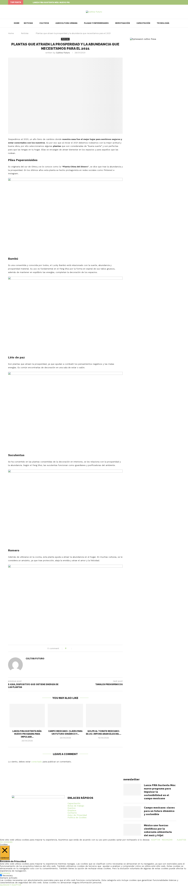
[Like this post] (70, 648)
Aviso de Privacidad (77, 815)
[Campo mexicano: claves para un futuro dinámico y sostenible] (65, 715)
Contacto (72, 813)
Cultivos (44, 23)
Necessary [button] (5, 873)
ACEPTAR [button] (155, 840)
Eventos (71, 808)
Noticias (28, 23)
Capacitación (143, 23)
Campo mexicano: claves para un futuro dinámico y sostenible (159, 811)
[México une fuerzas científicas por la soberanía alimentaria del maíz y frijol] (132, 830)
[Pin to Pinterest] (82, 648)
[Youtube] (179, 2)
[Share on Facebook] (75, 648)
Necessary (8, 875)
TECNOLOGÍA (163, 23)
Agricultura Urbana (66, 23)
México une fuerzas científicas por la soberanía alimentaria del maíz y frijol (158, 830)
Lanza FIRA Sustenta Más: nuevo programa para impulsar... (63, 2)
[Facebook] (172, 2)
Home (16, 23)
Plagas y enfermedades (96, 23)
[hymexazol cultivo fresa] (143, 39)
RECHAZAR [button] (167, 840)
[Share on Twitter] (78, 648)
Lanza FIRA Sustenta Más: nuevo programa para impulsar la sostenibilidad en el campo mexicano (160, 792)
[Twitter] (176, 2)
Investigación (122, 23)
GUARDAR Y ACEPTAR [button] (10, 885)
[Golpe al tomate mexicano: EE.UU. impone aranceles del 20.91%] (103, 715)
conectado (36, 761)
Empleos (72, 810)
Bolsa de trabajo (76, 806)
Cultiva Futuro (63, 52)
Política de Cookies (77, 817)
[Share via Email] (85, 648)
